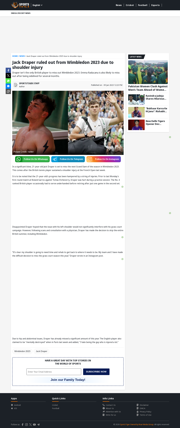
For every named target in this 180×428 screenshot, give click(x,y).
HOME (15, 56)
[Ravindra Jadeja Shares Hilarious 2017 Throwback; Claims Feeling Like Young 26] (136, 99)
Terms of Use (145, 415)
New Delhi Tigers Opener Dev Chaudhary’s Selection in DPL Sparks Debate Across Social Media (155, 122)
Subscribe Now (96, 371)
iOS (15, 408)
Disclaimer (144, 405)
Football (142, 5)
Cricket (130, 5)
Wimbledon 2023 (22, 351)
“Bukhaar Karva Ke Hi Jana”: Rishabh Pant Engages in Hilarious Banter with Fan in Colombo (156, 110)
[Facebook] (8, 70)
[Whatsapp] (8, 80)
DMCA (142, 408)
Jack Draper (41, 351)
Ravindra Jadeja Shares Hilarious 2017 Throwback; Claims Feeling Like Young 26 (156, 97)
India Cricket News (20, 13)
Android (17, 405)
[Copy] (8, 91)
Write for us (111, 415)
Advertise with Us (113, 411)
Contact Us (111, 405)
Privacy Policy (145, 411)
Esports (155, 5)
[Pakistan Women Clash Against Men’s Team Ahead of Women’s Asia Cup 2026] (148, 72)
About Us (110, 408)
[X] (8, 75)
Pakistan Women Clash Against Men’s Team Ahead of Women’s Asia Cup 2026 (148, 88)
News (119, 5)
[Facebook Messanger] (8, 86)
